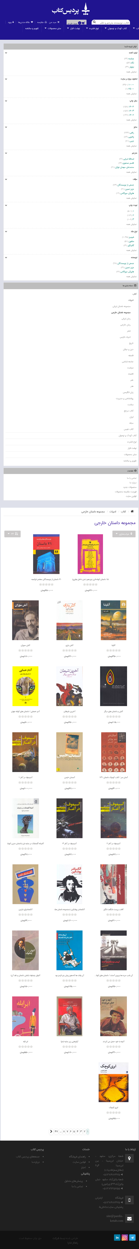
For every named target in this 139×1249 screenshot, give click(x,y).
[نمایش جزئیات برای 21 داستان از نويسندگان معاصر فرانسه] (46, 554)
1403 (131, 111)
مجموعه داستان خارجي (120, 312)
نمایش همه (131, 72)
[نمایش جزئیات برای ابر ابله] (25, 1016)
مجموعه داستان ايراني (121, 306)
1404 (131, 107)
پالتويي (131, 137)
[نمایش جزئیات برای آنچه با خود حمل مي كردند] (113, 1016)
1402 (131, 115)
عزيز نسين (129, 189)
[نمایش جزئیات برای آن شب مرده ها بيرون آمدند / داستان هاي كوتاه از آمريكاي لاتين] (113, 950)
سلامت (130, 405)
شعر (128, 331)
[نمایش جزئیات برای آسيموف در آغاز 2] (114, 818)
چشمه (131, 59)
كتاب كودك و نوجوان (117, 28)
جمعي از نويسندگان (125, 185)
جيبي (132, 141)
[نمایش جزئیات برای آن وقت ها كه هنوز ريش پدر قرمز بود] (69, 950)
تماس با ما (131, 478)
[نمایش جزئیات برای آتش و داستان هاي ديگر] (113, 686)
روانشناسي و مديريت (124, 398)
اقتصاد (130, 374)
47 (56, 1131)
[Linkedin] (117, 1237)
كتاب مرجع (128, 411)
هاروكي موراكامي (127, 193)
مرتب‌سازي (124, 534)
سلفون (131, 241)
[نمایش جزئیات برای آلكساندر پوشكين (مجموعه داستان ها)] (69, 884)
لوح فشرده (94, 28)
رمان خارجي (125, 325)
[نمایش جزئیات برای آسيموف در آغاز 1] (25, 752)
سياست (130, 368)
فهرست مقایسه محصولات (125, 492)
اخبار (83, 1167)
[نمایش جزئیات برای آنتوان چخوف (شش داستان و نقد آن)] (25, 950)
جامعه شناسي (127, 362)
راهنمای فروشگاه (77, 1156)
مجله (131, 423)
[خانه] (132, 511)
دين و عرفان (128, 349)
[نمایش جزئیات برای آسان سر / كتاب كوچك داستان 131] (113, 752)
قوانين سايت (131, 496)
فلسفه (131, 355)
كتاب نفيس (128, 429)
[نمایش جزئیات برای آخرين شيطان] (69, 686)
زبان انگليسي (128, 392)
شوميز (131, 237)
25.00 (131, 89)
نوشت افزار (75, 28)
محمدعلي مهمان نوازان (124, 167)
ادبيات (130, 300)
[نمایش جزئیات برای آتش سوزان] (25, 620)
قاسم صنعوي (128, 163)
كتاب (134, 294)
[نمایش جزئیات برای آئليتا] (113, 620)
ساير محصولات (54, 28)
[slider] (90, 587)
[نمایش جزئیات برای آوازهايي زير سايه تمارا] (69, 1016)
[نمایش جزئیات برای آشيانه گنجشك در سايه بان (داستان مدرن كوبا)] (25, 818)
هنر (131, 386)
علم (131, 380)
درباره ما (133, 483)
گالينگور (131, 245)
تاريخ (131, 343)
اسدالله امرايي (128, 159)
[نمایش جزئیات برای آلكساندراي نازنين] (25, 884)
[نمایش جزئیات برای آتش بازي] (69, 620)
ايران (131, 417)
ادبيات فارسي (125, 337)
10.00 (131, 85)
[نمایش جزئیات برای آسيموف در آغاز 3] (69, 818)
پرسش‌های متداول (73, 1181)
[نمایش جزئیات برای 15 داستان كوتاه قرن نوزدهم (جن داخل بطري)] (90, 554)
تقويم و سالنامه (32, 28)
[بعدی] (51, 1131)
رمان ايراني (126, 319)
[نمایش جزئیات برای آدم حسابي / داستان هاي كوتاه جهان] (25, 686)
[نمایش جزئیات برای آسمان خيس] (69, 752)
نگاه (132, 63)
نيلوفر (132, 67)
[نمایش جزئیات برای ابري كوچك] (114, 1082)
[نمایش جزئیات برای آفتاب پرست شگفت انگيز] (113, 884)
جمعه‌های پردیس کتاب (28, 1156)
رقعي (132, 133)
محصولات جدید (129, 487)
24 (12, 534)
